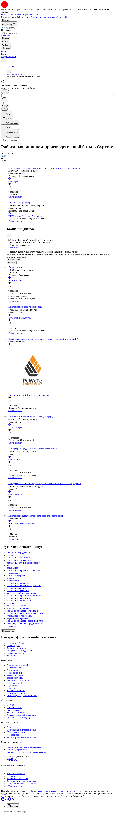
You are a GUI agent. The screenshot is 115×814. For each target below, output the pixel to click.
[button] (4, 51)
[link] (6, 45)
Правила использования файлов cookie (49, 17)
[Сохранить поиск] (4, 99)
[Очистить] (5, 91)
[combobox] (14, 85)
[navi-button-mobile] (4, 60)
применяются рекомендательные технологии (56, 791)
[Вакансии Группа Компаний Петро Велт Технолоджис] (60, 370)
